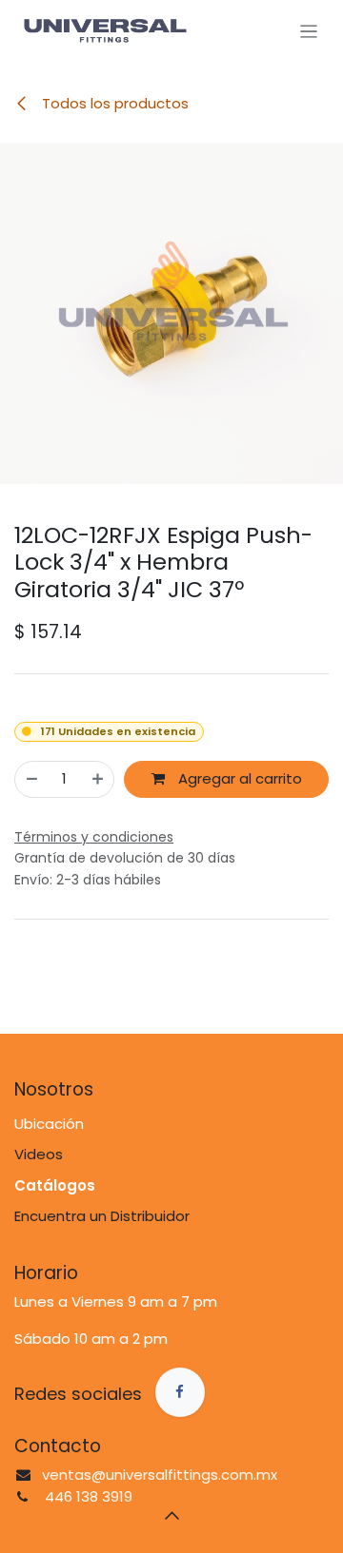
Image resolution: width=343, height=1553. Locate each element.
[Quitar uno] (32, 779)
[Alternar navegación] (309, 30)
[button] (171, 1515)
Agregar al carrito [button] (238, 778)
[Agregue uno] (97, 779)
